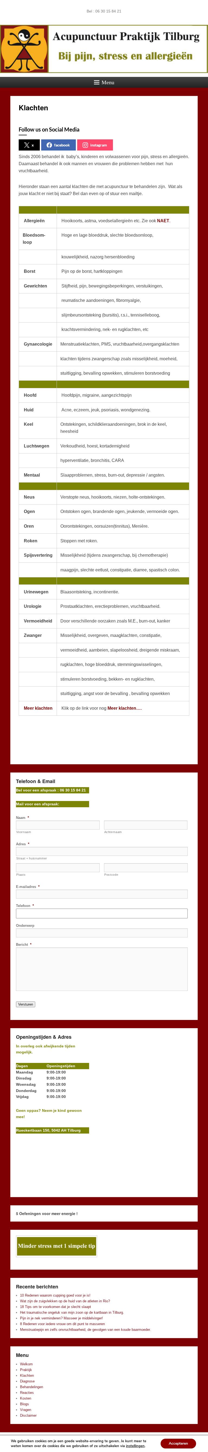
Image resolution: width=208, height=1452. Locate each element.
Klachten (33, 107)
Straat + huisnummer (31, 858)
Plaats (20, 874)
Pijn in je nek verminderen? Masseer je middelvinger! (61, 1318)
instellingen (135, 1446)
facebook (62, 145)
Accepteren (178, 1443)
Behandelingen (31, 1387)
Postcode (111, 874)
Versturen (25, 1004)
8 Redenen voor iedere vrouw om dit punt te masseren (62, 1324)
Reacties (27, 1393)
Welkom (26, 1364)
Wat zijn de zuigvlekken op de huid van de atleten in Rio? (65, 1301)
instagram (98, 145)
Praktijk (26, 1370)
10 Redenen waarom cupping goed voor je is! (55, 1295)
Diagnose (27, 1381)
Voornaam (23, 832)
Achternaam (113, 832)
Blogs (24, 1404)
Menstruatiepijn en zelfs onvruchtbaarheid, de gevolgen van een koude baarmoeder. (85, 1330)
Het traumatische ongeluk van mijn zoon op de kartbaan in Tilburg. (72, 1312)
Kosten (25, 1398)
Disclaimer (28, 1415)
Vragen (25, 1410)
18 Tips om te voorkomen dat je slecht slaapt (55, 1307)
